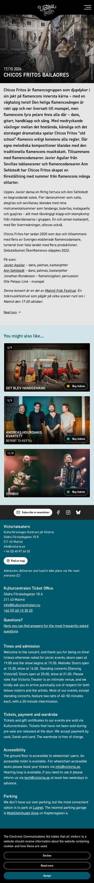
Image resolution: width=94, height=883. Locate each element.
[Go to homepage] (47, 10)
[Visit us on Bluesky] (78, 512)
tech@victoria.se (37, 777)
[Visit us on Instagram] (68, 512)
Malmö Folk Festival (60, 290)
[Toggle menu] (87, 7)
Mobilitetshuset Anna (23, 813)
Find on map (18, 561)
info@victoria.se (67, 766)
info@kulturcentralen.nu (22, 605)
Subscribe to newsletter (36, 512)
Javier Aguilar (14, 265)
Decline (47, 855)
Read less (10, 312)
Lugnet (38, 807)
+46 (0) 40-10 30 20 (18, 610)
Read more (47, 865)
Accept (47, 876)
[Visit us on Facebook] (58, 512)
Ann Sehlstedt (14, 270)
